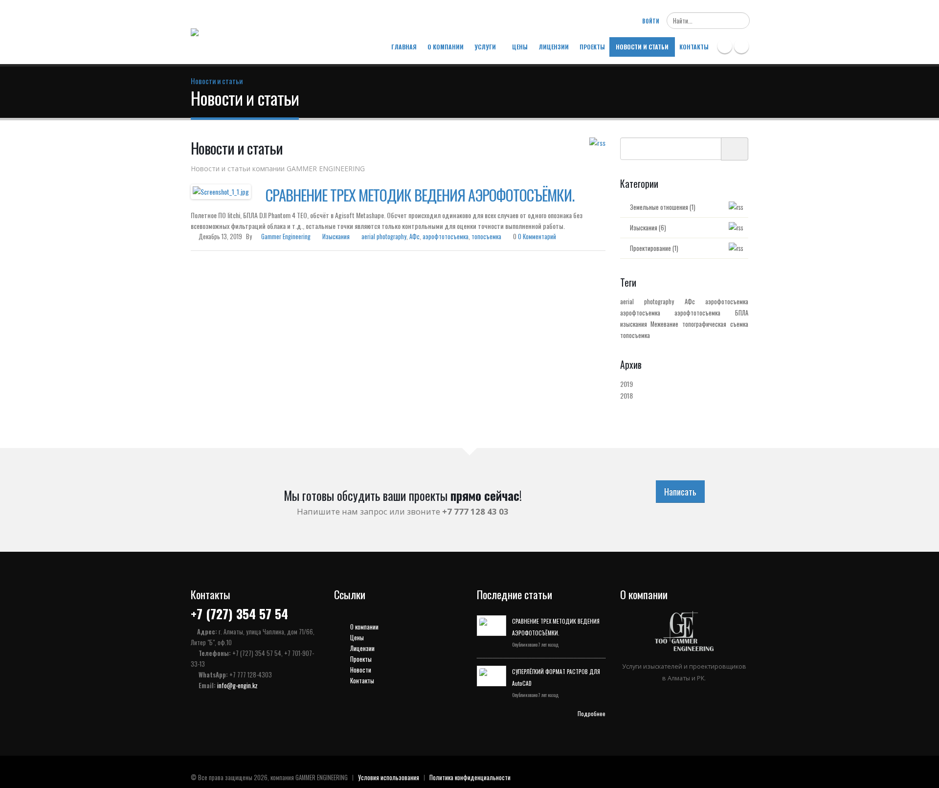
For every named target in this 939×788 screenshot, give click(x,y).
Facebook (724, 46)
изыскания (633, 324)
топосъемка (486, 236)
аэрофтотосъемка (446, 236)
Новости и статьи (642, 47)
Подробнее (591, 713)
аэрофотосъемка (726, 301)
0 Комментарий (537, 236)
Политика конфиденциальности (470, 777)
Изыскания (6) (648, 227)
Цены (520, 47)
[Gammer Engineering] (221, 30)
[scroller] (922, 776)
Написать (680, 491)
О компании (445, 47)
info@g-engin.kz (237, 685)
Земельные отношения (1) (662, 207)
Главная (404, 47)
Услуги (485, 47)
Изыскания (336, 236)
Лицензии (553, 47)
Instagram (741, 46)
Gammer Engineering (286, 236)
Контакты (694, 47)
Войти (650, 21)
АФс (414, 236)
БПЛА (741, 312)
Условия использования (388, 777)
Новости (360, 670)
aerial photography (383, 236)
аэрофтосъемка (640, 312)
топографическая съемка (715, 324)
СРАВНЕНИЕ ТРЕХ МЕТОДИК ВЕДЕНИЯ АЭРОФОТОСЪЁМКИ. (420, 194)
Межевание (664, 324)
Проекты (592, 47)
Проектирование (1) (654, 248)
